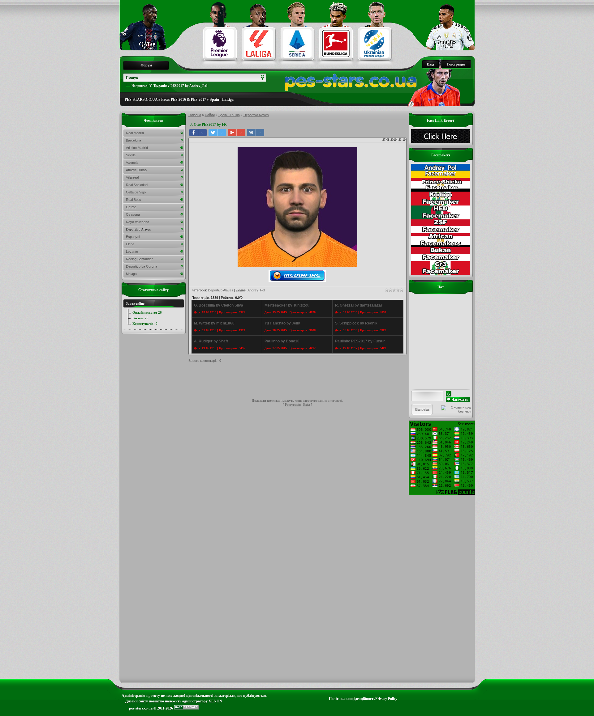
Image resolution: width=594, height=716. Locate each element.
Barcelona (133, 140)
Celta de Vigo (136, 192)
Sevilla (131, 155)
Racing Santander (139, 259)
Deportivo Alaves (256, 115)
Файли (210, 115)
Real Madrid (135, 133)
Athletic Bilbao (136, 170)
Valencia (132, 162)
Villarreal (132, 177)
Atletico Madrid (137, 148)
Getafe (131, 207)
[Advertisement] (301, 382)
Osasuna (133, 214)
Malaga (131, 274)
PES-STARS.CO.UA (141, 99)
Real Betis (133, 199)
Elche (130, 244)
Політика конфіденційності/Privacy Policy (363, 699)
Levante (132, 251)
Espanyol (133, 237)
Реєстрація (456, 64)
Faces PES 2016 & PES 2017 (183, 99)
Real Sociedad (137, 185)
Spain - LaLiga (222, 99)
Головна (194, 115)
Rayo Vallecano (137, 222)
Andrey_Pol (256, 290)
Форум (146, 65)
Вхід (430, 64)
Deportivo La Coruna (141, 266)
